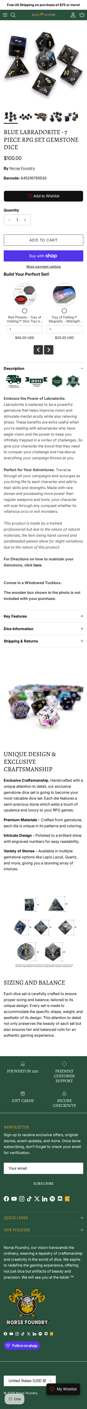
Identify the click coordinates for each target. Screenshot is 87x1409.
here (37, 565)
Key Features (15, 616)
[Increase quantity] (26, 220)
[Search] (15, 15)
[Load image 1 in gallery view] (43, 63)
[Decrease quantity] (8, 220)
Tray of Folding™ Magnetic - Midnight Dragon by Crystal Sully (64, 321)
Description (14, 368)
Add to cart (43, 240)
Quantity (11, 210)
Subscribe (43, 1183)
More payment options (43, 266)
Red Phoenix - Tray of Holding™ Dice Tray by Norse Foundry (24, 321)
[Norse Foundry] (43, 15)
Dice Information (18, 628)
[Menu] (5, 15)
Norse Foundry (22, 168)
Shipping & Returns (21, 641)
